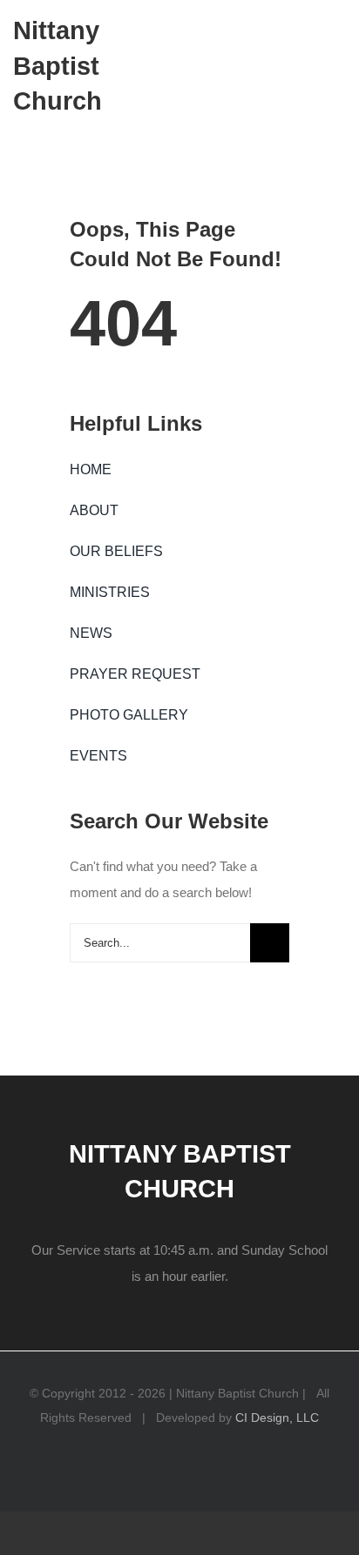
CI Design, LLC (277, 1417)
